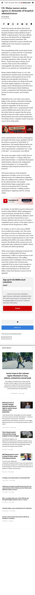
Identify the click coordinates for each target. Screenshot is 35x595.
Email (5, 285)
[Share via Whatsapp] (13, 24)
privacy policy (9, 300)
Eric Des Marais (5, 16)
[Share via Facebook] (4, 24)
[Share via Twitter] (8, 24)
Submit (17, 308)
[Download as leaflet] (26, 24)
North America (6, 337)
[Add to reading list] (31, 24)
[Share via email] (22, 24)
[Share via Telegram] (17, 24)
